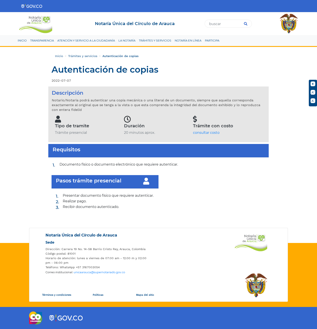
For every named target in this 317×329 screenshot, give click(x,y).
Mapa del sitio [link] (145, 294)
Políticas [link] (98, 294)
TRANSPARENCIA (42, 40)
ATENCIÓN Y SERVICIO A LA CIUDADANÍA (86, 40)
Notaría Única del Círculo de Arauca (81, 235)
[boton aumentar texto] (313, 92)
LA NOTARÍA (126, 40)
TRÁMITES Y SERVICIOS (155, 40)
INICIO (22, 40)
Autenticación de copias (120, 56)
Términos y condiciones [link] (56, 294)
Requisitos (66, 150)
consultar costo (206, 133)
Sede (50, 242)
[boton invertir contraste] (313, 84)
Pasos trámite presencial (88, 181)
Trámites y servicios (82, 56)
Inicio (59, 56)
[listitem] (97, 249)
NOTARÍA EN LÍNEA (188, 40)
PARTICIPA (212, 40)
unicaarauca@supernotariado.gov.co (99, 272)
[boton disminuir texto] (313, 100)
